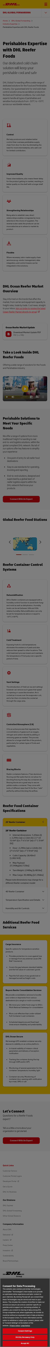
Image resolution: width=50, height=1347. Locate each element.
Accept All (25, 1343)
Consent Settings (25, 1331)
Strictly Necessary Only (25, 1337)
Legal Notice (25, 1326)
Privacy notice (15, 1326)
